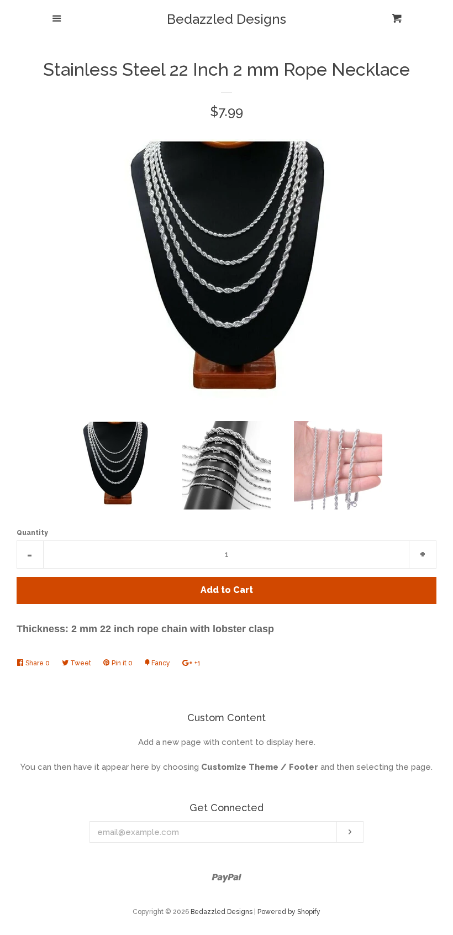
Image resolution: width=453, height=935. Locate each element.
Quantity (32, 533)
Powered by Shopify (288, 912)
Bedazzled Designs (226, 19)
